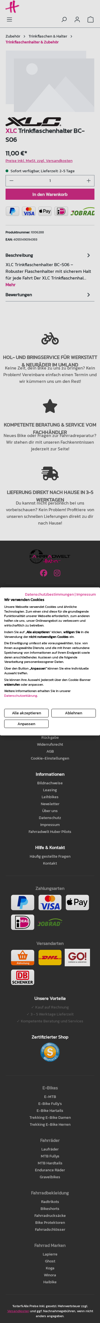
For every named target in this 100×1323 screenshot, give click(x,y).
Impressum (86, 594)
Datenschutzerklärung (20, 695)
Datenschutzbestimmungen (49, 594)
